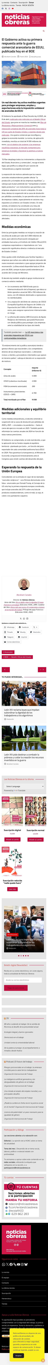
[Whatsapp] (24, 619)
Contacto (13, 2)
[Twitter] (21, 619)
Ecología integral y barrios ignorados (18, 1032)
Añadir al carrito (12, 839)
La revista (5, 2)
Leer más (12, 889)
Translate (21, 790)
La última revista (8, 5)
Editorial (7, 1141)
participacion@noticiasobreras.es (17, 1168)
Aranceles (9, 652)
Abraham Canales (10, 57)
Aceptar (18, 1355)
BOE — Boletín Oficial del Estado (18, 657)
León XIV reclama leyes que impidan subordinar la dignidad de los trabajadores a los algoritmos (21, 712)
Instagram (9, 8)
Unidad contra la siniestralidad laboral (19, 1042)
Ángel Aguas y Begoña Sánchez (19, 948)
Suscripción (23, 2)
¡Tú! (7, 1018)
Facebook (2, 8)
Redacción (10, 719)
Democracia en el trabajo (14, 1037)
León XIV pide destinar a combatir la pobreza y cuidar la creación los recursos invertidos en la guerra (24, 757)
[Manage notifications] (43, 1360)
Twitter (6, 8)
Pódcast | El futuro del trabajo (19, 1061)
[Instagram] (27, 619)
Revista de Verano (21, 937)
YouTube (13, 8)
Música (10, 937)
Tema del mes (9, 1149)
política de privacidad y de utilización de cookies (23, 1337)
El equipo (5, 1277)
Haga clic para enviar (16, 988)
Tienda (18, 5)
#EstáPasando (36, 57)
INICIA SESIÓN (28, 5)
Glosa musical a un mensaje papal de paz (22, 943)
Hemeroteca (6, 1298)
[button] (18, 955)
